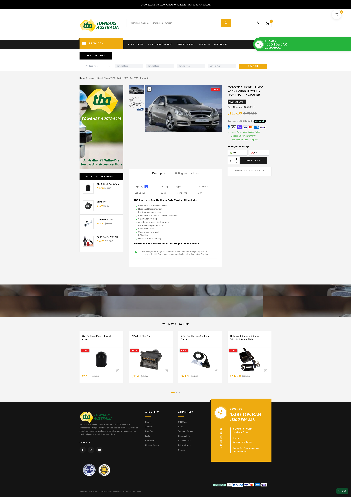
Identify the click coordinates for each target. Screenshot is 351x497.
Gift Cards (182, 422)
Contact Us (220, 44)
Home (82, 78)
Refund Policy (184, 441)
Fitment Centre (186, 44)
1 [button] (173, 392)
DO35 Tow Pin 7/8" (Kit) (107, 237)
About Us (204, 44)
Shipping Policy (185, 436)
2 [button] (176, 392)
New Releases (136, 44)
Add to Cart (253, 160)
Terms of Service (185, 431)
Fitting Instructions (187, 173)
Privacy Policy (184, 445)
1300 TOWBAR (276, 44)
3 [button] (179, 392)
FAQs (147, 436)
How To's (149, 431)
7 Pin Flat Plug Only (142, 336)
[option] (183, 108)
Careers (181, 450)
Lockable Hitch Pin (105, 219)
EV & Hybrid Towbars (160, 44)
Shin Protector (103, 202)
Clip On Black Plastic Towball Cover (112, 184)
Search (253, 66)
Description (159, 173)
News (180, 427)
